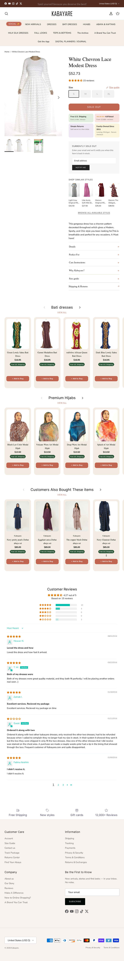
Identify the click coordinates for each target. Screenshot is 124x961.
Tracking (69, 843)
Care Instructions (77, 262)
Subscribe (75, 901)
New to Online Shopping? (18, 897)
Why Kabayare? (76, 270)
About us (9, 878)
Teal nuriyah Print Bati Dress (32, 948)
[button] (76, 80)
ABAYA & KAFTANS (105, 24)
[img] (14, 636)
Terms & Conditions (75, 857)
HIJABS (86, 24)
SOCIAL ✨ (13, 23)
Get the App (43, 41)
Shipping (69, 838)
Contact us (10, 847)
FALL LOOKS (40, 33)
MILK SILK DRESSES (18, 33)
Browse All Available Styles (94, 213)
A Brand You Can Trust (105, 33)
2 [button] (58, 784)
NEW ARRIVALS (33, 24)
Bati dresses (62, 307)
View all (62, 312)
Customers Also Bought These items (62, 490)
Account (9, 838)
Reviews (9, 888)
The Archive (82, 33)
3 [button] (63, 784)
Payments (70, 847)
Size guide (74, 278)
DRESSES (51, 24)
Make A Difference (14, 892)
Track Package (12, 852)
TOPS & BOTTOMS (62, 33)
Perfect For (74, 254)
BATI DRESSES (69, 24)
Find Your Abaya (13, 862)
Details (72, 246)
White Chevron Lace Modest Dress (26, 51)
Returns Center (12, 857)
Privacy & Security (74, 852)
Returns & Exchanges (76, 862)
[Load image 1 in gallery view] (33, 96)
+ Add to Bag (17, 379)
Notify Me (81, 167)
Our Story (9, 883)
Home (7, 51)
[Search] (6, 13)
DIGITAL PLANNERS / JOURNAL (70, 41)
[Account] (110, 13)
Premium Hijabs (62, 398)
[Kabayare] (62, 13)
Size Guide (10, 843)
